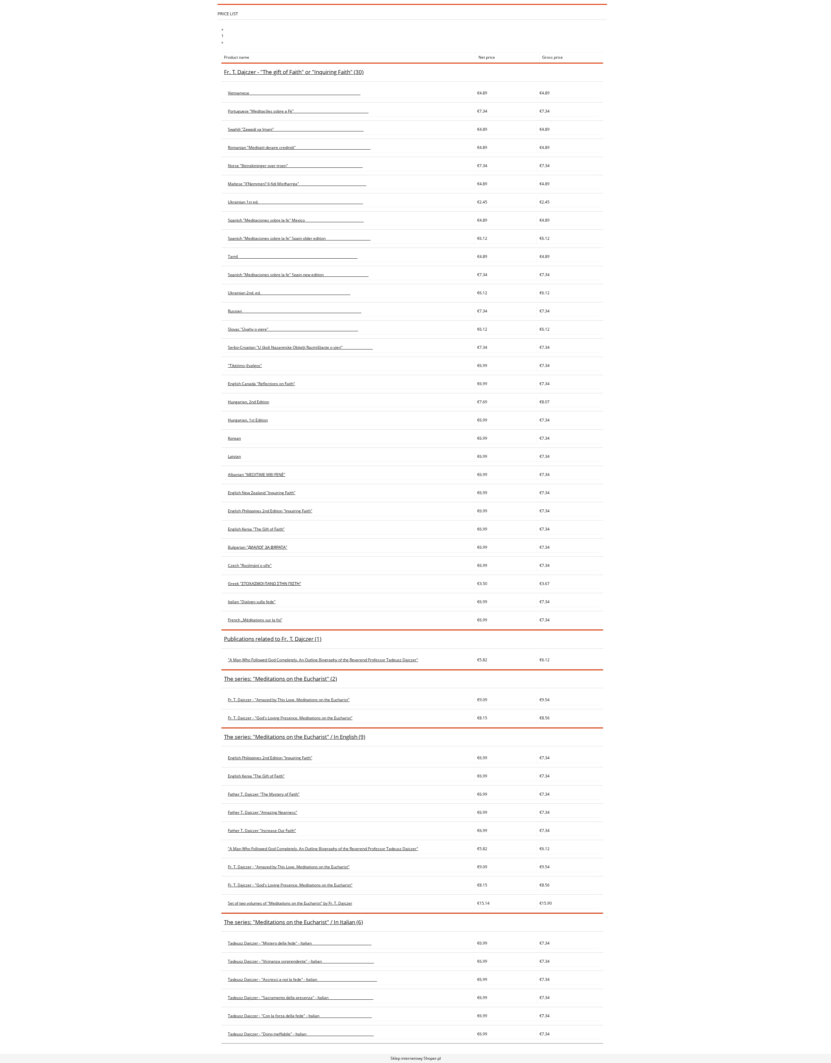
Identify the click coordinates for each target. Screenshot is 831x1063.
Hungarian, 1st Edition (248, 420)
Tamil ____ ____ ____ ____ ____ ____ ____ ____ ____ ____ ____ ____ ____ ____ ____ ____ (292, 256)
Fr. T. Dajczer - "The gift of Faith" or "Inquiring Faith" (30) (294, 72)
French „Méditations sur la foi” (255, 620)
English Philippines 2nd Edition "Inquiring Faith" (270, 511)
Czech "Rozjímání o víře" (250, 565)
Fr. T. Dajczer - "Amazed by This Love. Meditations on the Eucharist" (289, 700)
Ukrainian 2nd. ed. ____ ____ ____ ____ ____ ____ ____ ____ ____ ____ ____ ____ (289, 293)
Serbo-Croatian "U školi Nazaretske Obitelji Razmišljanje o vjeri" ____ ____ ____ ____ (300, 347)
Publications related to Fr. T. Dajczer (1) (272, 638)
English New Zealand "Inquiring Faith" (261, 492)
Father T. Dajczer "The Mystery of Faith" (264, 794)
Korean (234, 438)
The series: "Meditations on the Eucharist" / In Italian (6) (293, 922)
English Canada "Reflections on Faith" (261, 383)
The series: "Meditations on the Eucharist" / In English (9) (294, 736)
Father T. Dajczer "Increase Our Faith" (262, 830)
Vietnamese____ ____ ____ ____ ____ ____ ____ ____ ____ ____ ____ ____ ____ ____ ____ (294, 93)
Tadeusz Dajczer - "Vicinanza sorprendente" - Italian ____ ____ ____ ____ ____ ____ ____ (301, 961)
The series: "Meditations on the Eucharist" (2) (280, 678)
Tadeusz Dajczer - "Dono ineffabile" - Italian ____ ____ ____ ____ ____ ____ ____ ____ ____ (301, 1034)
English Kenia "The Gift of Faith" (256, 529)
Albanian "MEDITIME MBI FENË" (256, 474)
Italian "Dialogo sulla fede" (252, 602)
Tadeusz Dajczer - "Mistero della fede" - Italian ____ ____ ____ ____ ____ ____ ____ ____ (299, 943)
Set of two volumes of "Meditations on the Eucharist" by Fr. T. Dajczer (290, 903)
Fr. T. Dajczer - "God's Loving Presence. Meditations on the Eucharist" (290, 718)
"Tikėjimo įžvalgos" (245, 365)
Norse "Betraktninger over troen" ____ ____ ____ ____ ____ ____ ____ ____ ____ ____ (295, 165)
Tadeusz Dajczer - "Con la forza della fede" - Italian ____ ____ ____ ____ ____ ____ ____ (300, 1016)
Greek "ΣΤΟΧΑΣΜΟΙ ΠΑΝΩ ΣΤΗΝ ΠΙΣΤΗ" (264, 583)
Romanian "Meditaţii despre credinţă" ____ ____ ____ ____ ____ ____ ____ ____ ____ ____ (299, 147)
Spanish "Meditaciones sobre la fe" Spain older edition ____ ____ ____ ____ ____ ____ (299, 238)
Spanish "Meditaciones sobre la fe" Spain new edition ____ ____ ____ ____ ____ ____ (298, 274)
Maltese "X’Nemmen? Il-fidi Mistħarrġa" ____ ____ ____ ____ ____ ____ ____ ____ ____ (297, 184)
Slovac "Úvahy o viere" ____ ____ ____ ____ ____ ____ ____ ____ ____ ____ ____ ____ (293, 329)
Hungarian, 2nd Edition (248, 402)
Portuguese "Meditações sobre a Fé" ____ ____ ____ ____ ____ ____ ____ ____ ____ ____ (298, 111)
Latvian (234, 456)
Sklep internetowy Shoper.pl (416, 1058)
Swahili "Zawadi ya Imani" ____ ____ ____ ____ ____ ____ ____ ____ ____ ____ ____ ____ (296, 129)
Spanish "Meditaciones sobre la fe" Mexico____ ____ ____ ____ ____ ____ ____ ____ (296, 220)
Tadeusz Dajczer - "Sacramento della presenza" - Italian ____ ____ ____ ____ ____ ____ (300, 997)
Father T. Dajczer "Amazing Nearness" (262, 812)
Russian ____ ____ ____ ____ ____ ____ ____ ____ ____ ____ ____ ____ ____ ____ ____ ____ (294, 311)
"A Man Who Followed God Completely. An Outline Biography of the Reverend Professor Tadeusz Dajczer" (323, 660)
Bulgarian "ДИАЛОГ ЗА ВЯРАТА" (257, 547)
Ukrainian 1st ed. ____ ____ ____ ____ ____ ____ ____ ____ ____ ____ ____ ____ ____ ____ (295, 202)
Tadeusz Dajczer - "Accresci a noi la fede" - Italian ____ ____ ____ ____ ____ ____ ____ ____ (302, 979)
